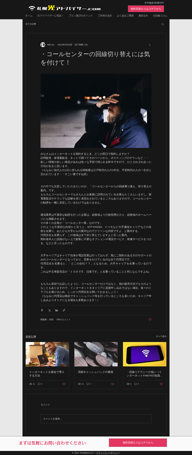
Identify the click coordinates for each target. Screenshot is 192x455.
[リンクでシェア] (64, 310)
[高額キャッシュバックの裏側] (96, 354)
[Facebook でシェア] (41, 310)
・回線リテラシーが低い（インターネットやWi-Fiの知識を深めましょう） (145, 373)
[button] (162, 24)
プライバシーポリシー (108, 453)
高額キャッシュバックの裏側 (95, 371)
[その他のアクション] (150, 44)
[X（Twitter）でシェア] (49, 310)
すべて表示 (161, 336)
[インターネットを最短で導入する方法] (47, 354)
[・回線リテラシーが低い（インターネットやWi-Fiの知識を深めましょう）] (144, 354)
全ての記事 (31, 24)
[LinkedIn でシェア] (56, 310)
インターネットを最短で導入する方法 (46, 373)
